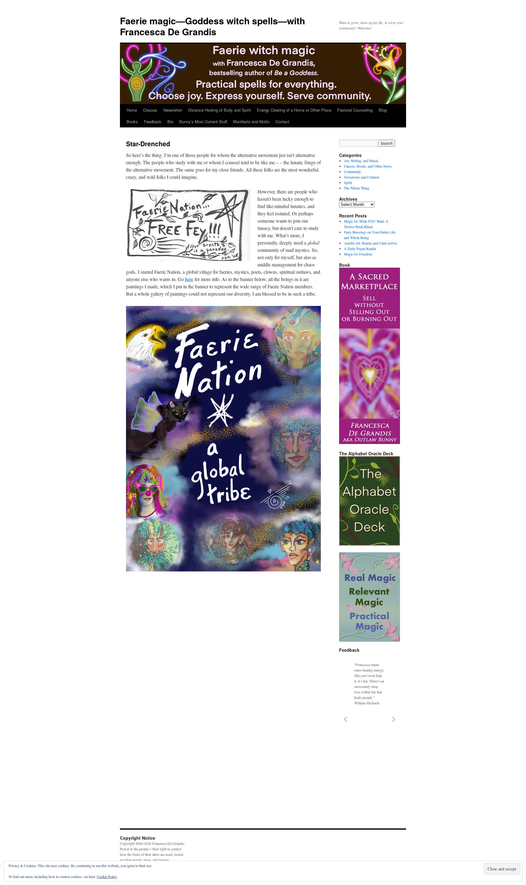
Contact (282, 121)
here (189, 279)
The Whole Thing (356, 188)
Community (352, 171)
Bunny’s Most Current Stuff (203, 121)
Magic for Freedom (358, 254)
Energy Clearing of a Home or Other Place (294, 110)
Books (132, 121)
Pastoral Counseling (355, 110)
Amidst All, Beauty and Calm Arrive (370, 243)
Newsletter (172, 110)
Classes (150, 110)
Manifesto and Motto (251, 121)
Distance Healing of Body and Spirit (219, 110)
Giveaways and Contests (362, 177)
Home (132, 110)
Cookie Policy (107, 876)
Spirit (348, 182)
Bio (170, 121)
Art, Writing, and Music (361, 160)
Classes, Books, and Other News (368, 166)
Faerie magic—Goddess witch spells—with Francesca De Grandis (212, 26)
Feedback (152, 121)
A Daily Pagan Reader (360, 248)
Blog (383, 110)
